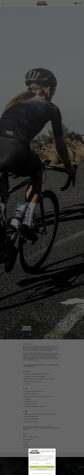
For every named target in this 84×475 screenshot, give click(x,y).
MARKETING (48, 463)
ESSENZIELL (36, 463)
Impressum (49, 473)
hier (41, 458)
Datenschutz (45, 473)
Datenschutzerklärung (43, 457)
